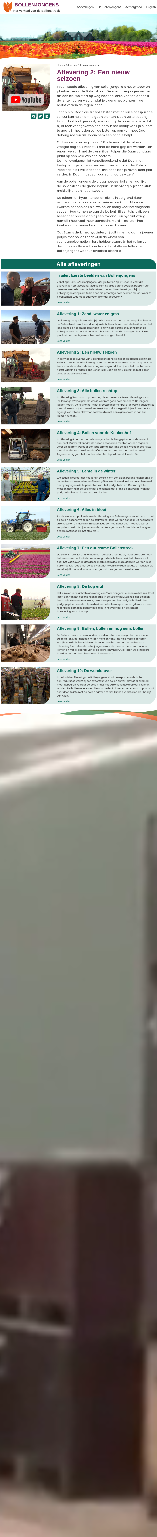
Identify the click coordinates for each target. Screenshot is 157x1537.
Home (60, 65)
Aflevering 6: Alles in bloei (81, 509)
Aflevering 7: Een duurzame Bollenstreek (95, 548)
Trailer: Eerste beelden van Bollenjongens (96, 275)
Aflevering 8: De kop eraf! (81, 586)
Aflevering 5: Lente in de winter (86, 471)
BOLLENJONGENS (37, 5)
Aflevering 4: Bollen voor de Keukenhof (94, 432)
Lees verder (63, 302)
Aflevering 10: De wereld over (84, 670)
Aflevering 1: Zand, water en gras (88, 314)
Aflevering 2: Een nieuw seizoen (87, 352)
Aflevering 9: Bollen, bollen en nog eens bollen (101, 628)
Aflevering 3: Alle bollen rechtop (87, 390)
